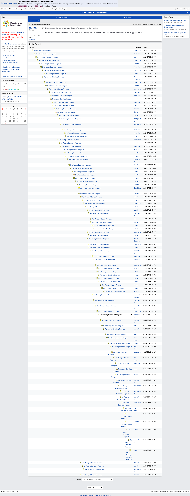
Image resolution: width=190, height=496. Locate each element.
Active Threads (101, 12)
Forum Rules (5, 491)
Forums (27, 9)
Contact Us (154, 491)
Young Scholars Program (42, 50)
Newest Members (7, 93)
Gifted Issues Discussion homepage (12, 9)
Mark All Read (14, 491)
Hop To (79, 480)
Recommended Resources (42, 9)
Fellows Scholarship (8, 55)
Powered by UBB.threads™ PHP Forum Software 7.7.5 (95, 495)
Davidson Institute (11, 44)
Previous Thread (62, 17)
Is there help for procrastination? (175, 20)
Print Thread (34, 21)
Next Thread (128, 17)
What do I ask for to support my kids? (175, 33)
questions (137, 24)
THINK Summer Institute (10, 62)
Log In (187, 9)
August (13, 106)
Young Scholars (7, 58)
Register (179, 9)
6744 (159, 24)
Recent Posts (168, 17)
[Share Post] (154, 24)
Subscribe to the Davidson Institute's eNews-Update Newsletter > (11, 69)
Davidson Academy (8, 60)
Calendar (91, 12)
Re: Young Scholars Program (41, 24)
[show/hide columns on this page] (187, 12)
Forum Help (162, 491)
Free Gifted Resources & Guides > (14, 76)
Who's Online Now (8, 81)
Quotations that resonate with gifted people (174, 26)
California (32, 39)
